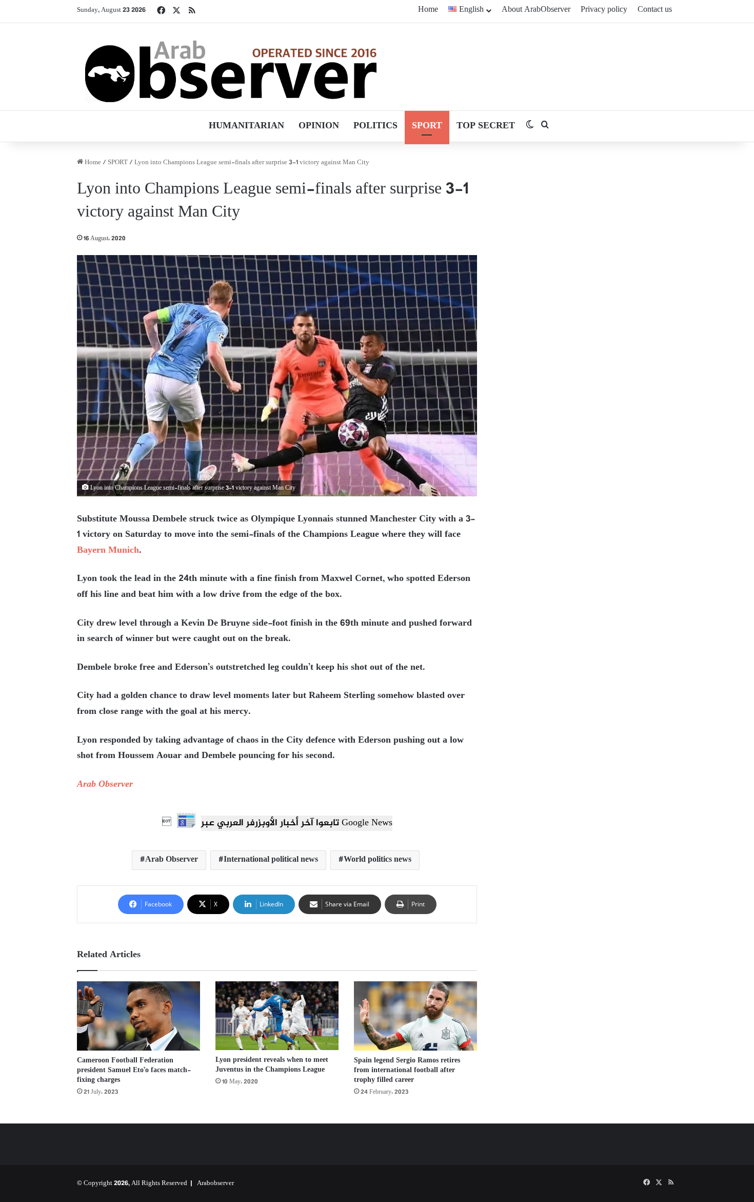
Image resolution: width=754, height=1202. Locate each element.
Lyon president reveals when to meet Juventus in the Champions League (271, 1065)
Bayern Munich (108, 550)
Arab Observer (105, 784)
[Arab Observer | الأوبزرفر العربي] (231, 67)
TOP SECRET (486, 126)
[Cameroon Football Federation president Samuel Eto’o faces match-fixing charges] (138, 1016)
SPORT (427, 126)
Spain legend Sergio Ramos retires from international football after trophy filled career (407, 1070)
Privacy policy (604, 10)
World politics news (377, 860)
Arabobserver (215, 1183)
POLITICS (375, 126)
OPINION (319, 126)
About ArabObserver (536, 10)
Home (428, 10)
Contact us (655, 10)
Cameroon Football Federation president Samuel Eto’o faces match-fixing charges (134, 1070)
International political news (271, 860)
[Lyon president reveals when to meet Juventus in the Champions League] (277, 1016)
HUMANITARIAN (246, 126)
